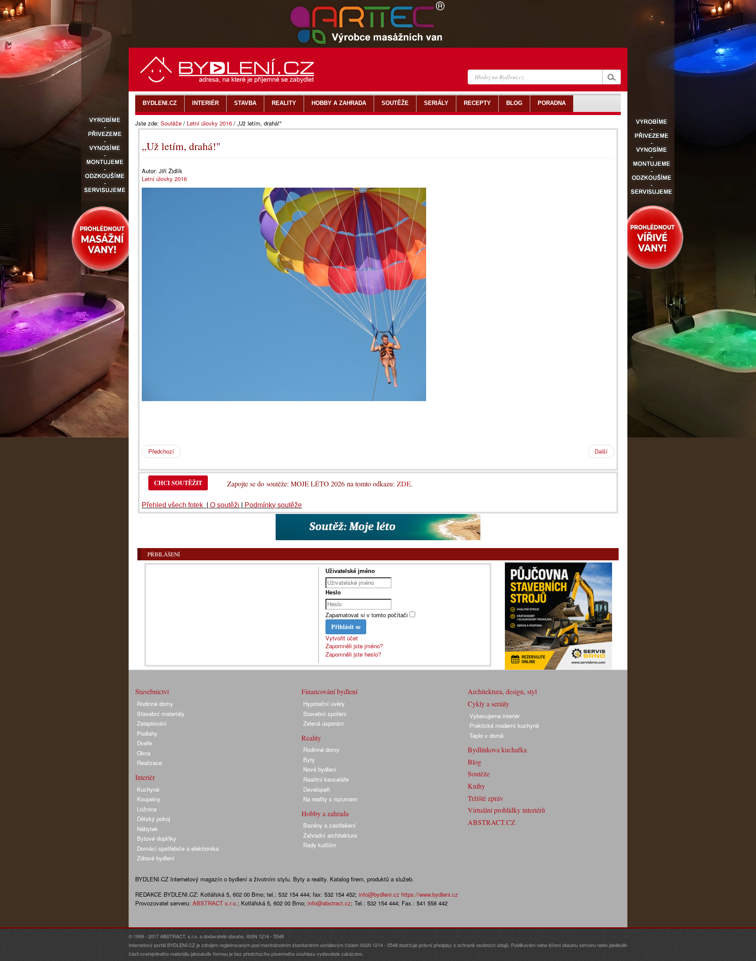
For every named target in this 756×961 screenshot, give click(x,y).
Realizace (149, 762)
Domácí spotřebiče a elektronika (178, 848)
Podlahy (147, 733)
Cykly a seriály (488, 703)
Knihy (476, 785)
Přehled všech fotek (173, 505)
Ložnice (147, 809)
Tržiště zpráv (485, 798)
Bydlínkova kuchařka (497, 749)
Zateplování (152, 723)
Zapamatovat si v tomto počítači (367, 615)
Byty (309, 759)
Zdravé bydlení (156, 858)
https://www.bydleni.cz (429, 894)
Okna (143, 753)
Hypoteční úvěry (324, 703)
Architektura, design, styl (502, 691)
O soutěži (224, 505)
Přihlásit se (345, 626)
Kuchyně (148, 789)
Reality (311, 737)
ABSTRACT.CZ (491, 822)
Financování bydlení (329, 691)
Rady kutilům (319, 845)
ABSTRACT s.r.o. (215, 903)
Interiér (145, 777)
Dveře (144, 743)
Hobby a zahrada (325, 813)
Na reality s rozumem (330, 799)
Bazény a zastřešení (329, 825)
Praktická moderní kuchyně (504, 725)
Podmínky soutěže (273, 505)
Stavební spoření (324, 713)
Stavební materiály (161, 713)
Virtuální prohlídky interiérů (506, 809)
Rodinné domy (155, 703)
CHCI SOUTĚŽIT (178, 482)
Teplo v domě (486, 735)
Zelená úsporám (323, 723)
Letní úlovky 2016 (209, 123)
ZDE (404, 483)
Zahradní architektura (330, 835)
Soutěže (171, 123)
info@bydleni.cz (379, 894)
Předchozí (161, 451)
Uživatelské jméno (350, 571)
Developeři (316, 789)
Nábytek (147, 829)
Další (601, 451)
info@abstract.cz (329, 903)
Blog (474, 761)
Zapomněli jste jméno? (354, 646)
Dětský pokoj (153, 818)
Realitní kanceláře (326, 779)
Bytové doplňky (156, 838)
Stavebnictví (152, 691)
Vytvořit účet (342, 638)
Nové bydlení (319, 769)
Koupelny (149, 799)
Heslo (333, 592)
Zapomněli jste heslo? (353, 654)
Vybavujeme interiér (494, 716)
